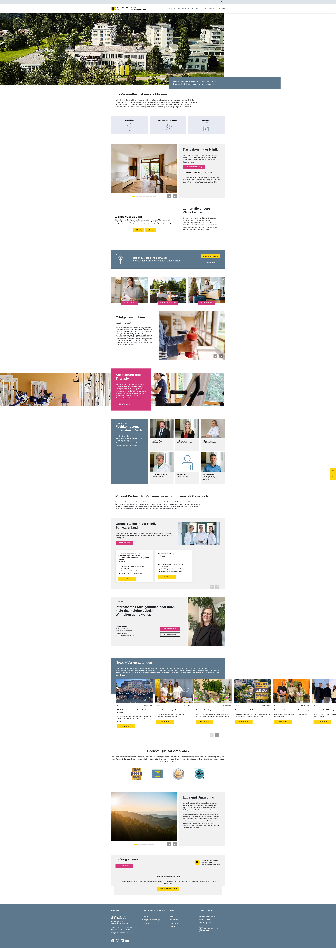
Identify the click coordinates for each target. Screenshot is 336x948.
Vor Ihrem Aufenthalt (129, 302)
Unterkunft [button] (187, 172)
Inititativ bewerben (170, 634)
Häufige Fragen (211, 262)
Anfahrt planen (124, 865)
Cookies (173, 927)
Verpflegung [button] (197, 172)
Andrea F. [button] (128, 323)
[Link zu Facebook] (112, 940)
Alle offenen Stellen (124, 543)
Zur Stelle (127, 579)
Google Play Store (205, 923)
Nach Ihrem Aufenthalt (206, 302)
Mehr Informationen (124, 404)
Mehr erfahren (126, 726)
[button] (197, 2)
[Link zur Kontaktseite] (333, 471)
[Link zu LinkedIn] (122, 940)
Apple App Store (204, 919)
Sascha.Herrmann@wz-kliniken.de (210, 478)
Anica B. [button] (119, 323)
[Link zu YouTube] (127, 940)
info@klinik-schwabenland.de (121, 933)
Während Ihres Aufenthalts (168, 302)
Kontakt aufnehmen (170, 628)
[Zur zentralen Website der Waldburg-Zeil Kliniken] (211, 929)
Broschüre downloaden (193, 167)
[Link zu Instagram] (117, 940)
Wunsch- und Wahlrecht (210, 256)
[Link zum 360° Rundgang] (333, 477)
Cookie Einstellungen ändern (168, 888)
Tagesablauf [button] (208, 172)
